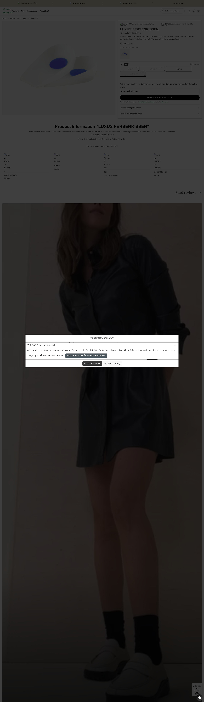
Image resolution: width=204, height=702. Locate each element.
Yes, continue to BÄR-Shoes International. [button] (86, 356)
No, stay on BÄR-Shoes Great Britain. (46, 356)
